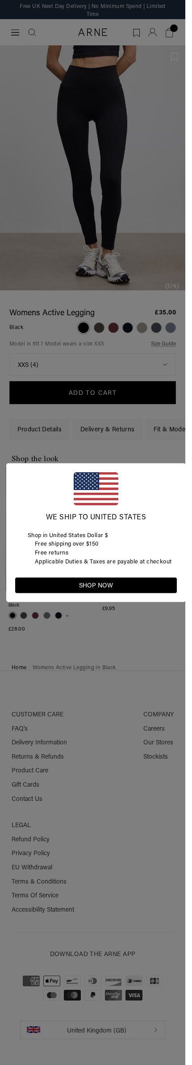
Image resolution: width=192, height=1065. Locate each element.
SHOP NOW (96, 584)
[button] (170, 584)
